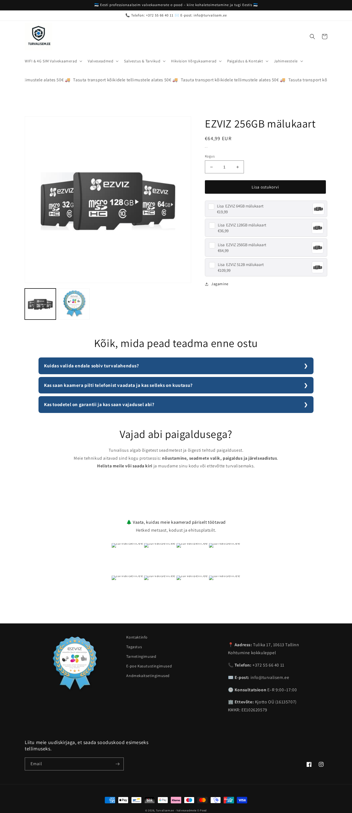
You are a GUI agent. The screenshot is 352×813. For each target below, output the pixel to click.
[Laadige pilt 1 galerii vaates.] (40, 304)
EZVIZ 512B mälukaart (241, 264)
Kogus (210, 156)
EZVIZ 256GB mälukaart (242, 245)
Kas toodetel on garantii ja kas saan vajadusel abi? (99, 404)
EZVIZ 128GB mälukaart (242, 225)
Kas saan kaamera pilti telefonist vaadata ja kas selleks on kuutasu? (118, 385)
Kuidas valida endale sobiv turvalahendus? (91, 366)
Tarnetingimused (141, 656)
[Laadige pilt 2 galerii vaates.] (74, 304)
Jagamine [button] (220, 283)
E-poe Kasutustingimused (149, 666)
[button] (52, 61)
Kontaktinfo (137, 637)
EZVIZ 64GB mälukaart (240, 206)
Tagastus (134, 646)
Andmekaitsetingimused (148, 675)
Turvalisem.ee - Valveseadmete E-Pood (181, 810)
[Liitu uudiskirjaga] (117, 763)
